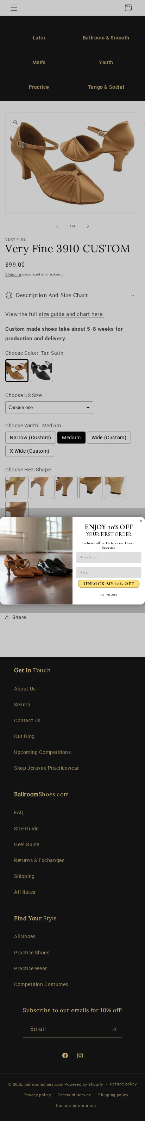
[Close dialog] (141, 521)
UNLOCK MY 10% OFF (108, 584)
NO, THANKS (108, 595)
